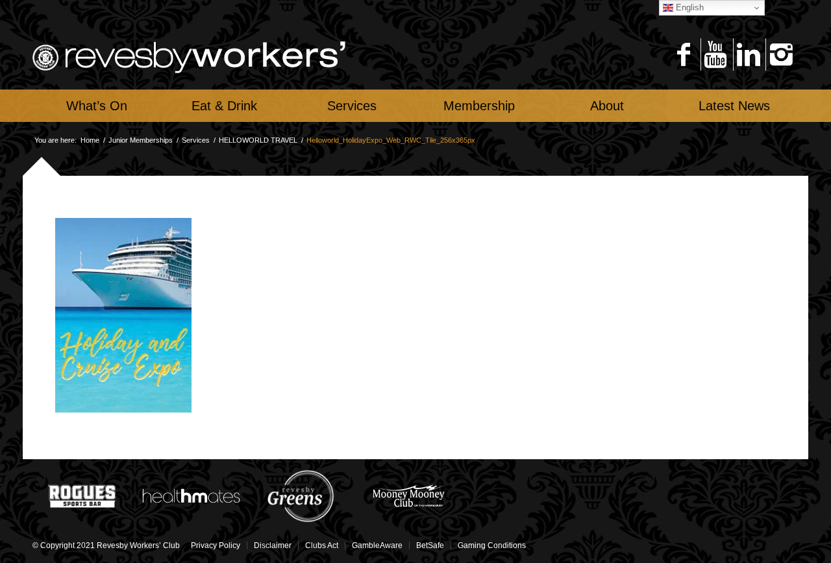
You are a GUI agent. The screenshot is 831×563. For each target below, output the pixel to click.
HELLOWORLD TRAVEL (258, 140)
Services (196, 140)
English (688, 7)
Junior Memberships (140, 140)
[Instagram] (780, 54)
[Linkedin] (748, 54)
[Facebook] (683, 54)
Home (90, 140)
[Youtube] (715, 54)
